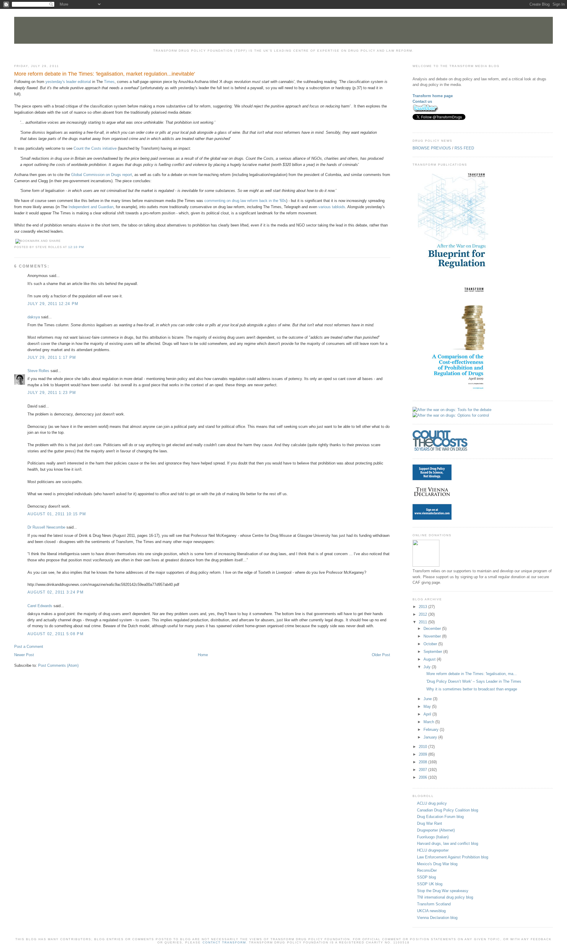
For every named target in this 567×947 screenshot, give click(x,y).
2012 (423, 614)
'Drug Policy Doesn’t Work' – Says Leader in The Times (473, 681)
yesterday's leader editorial (68, 81)
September (433, 651)
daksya (33, 317)
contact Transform (224, 942)
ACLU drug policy (432, 803)
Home (203, 655)
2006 (423, 777)
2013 (423, 606)
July (427, 667)
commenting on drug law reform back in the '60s (245, 200)
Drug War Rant (429, 823)
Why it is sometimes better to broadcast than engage (471, 689)
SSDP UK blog (429, 884)
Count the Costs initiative (95, 148)
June (428, 699)
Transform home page (433, 96)
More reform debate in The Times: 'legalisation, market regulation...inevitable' (104, 74)
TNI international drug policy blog (445, 897)
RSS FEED (464, 148)
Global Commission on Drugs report (101, 174)
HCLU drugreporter (433, 850)
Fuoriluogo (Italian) (433, 837)
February (431, 729)
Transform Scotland (434, 904)
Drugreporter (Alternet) (436, 830)
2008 (423, 762)
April (427, 714)
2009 (423, 754)
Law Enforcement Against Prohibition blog (452, 857)
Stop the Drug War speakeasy (442, 891)
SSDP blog (426, 877)
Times (109, 81)
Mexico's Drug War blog (437, 864)
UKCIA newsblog (431, 911)
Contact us (422, 101)
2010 (423, 746)
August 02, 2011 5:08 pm (55, 634)
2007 (423, 769)
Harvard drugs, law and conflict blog (447, 843)
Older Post (381, 655)
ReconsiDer (427, 870)
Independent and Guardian (90, 207)
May (427, 706)
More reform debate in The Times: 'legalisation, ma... (471, 673)
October (430, 644)
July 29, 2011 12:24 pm (53, 303)
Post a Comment (28, 646)
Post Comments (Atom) (58, 665)
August (430, 659)
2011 (423, 622)
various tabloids (331, 207)
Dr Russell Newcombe (46, 527)
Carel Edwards (39, 606)
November (432, 636)
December (432, 628)
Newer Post (24, 655)
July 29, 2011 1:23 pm (51, 392)
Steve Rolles (38, 371)
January (430, 737)
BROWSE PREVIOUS (432, 148)
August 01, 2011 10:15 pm (56, 514)
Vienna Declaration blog (437, 917)
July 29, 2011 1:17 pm (51, 357)
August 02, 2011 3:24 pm (55, 592)
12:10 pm (76, 247)
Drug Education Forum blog (440, 816)
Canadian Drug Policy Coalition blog (447, 810)
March (429, 722)
